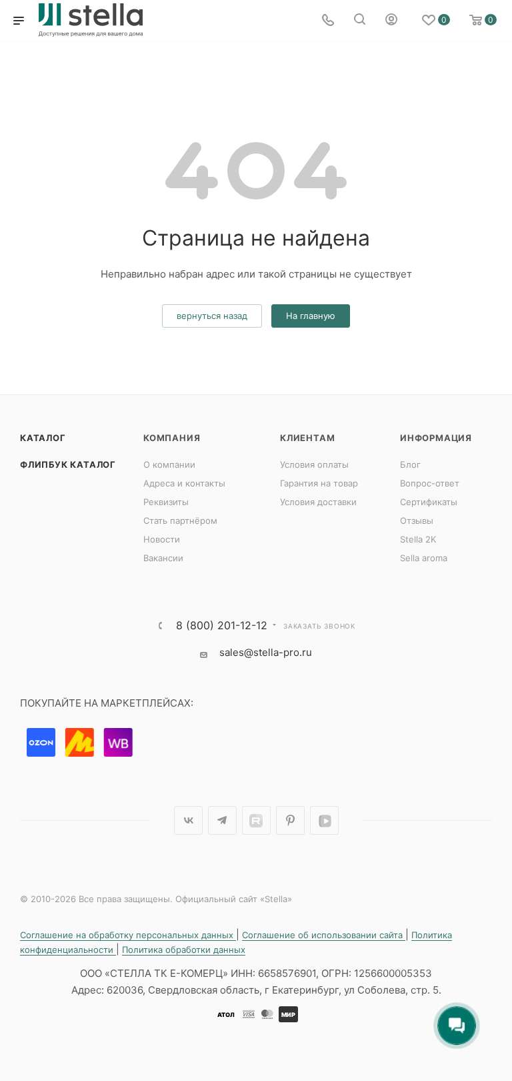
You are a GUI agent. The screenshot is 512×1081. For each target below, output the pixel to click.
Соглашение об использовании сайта (323, 935)
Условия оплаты (314, 464)
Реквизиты (166, 501)
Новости (161, 539)
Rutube (256, 820)
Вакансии (163, 558)
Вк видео (324, 820)
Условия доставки (318, 501)
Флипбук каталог (68, 464)
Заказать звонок (319, 626)
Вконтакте (188, 820)
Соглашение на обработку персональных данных (128, 935)
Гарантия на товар (319, 483)
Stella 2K (418, 539)
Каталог (43, 437)
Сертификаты (428, 501)
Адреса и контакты (184, 483)
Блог (410, 464)
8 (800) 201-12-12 (221, 625)
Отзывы (416, 520)
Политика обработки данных (183, 949)
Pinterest (290, 820)
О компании (169, 464)
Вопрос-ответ (429, 483)
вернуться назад (212, 315)
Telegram (222, 820)
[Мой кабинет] (391, 21)
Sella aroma (423, 558)
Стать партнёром (180, 520)
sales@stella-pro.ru (265, 652)
